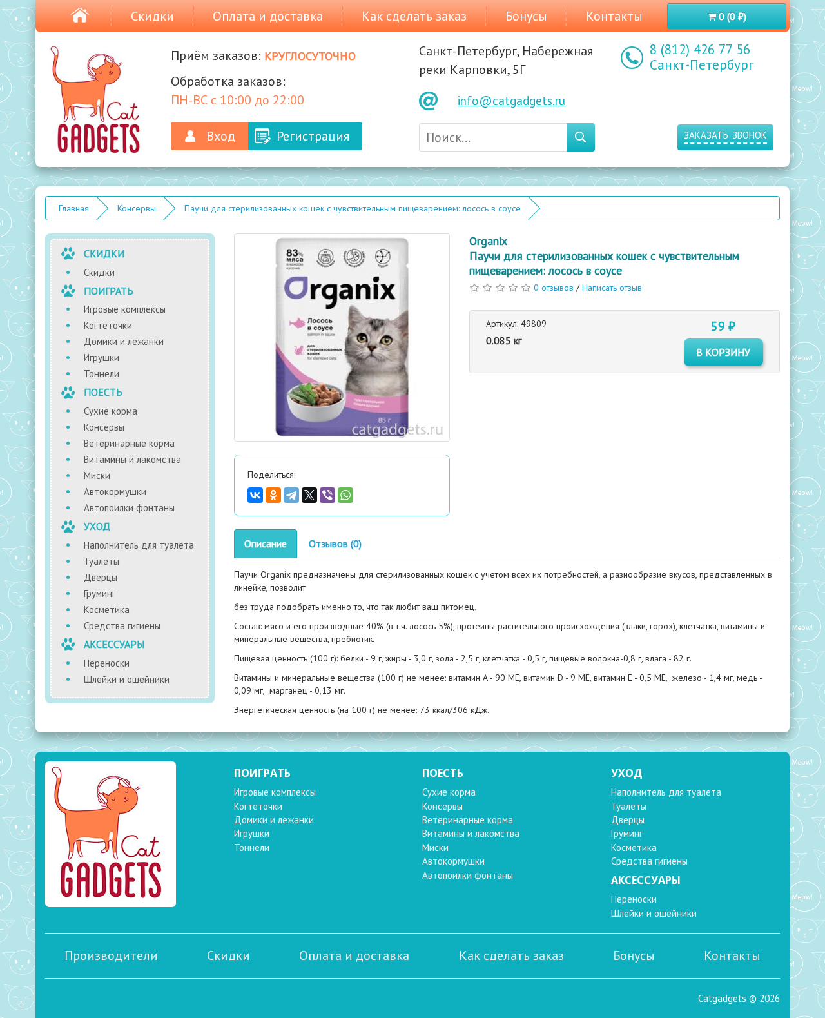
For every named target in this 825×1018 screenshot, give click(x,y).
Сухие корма (110, 411)
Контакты (614, 16)
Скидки (152, 16)
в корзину (723, 352)
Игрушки (101, 357)
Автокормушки (115, 491)
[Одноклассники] (273, 495)
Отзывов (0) (335, 543)
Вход (220, 136)
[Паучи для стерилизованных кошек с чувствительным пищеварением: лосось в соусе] (342, 337)
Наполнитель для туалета (139, 545)
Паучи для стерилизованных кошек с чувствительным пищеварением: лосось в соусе (352, 208)
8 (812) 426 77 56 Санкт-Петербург (701, 57)
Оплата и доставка (268, 16)
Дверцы (100, 577)
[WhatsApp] (345, 495)
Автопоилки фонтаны (129, 508)
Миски (97, 475)
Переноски (107, 663)
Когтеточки (108, 325)
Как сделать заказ (414, 16)
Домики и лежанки (124, 341)
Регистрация (313, 136)
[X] (309, 495)
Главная (74, 208)
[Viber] (327, 495)
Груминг (99, 593)
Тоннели (101, 373)
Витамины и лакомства (132, 459)
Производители (111, 955)
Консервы (136, 208)
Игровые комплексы (125, 309)
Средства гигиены (122, 626)
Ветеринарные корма (129, 443)
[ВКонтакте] (255, 495)
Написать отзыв (612, 287)
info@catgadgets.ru (511, 100)
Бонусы (526, 16)
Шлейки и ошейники (127, 679)
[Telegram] (291, 495)
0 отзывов (554, 287)
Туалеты (101, 561)
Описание (265, 543)
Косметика (107, 609)
